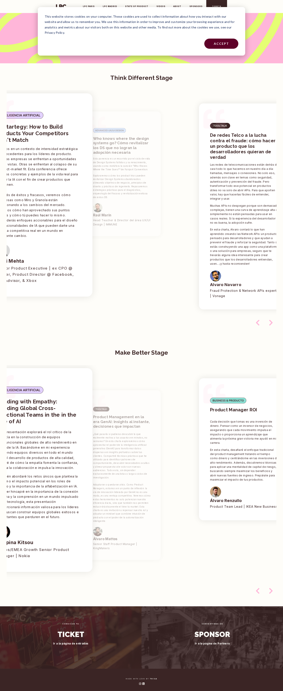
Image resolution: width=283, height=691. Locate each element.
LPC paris (89, 6)
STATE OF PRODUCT (136, 6)
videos (161, 6)
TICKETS (216, 6)
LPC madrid (110, 6)
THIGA (153, 679)
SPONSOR (212, 635)
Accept (221, 43)
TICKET (70, 635)
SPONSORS (196, 6)
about (177, 6)
